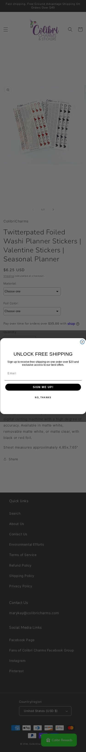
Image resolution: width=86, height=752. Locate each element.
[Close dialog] (82, 342)
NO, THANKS (43, 397)
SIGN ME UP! (43, 387)
